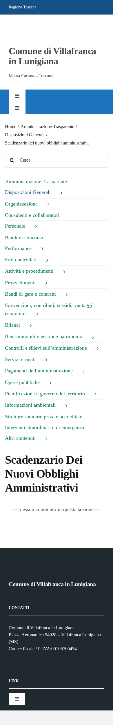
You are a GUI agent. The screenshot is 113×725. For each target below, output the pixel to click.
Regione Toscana (22, 7)
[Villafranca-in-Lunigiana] (20, 24)
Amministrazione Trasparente (36, 181)
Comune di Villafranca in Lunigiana (52, 56)
